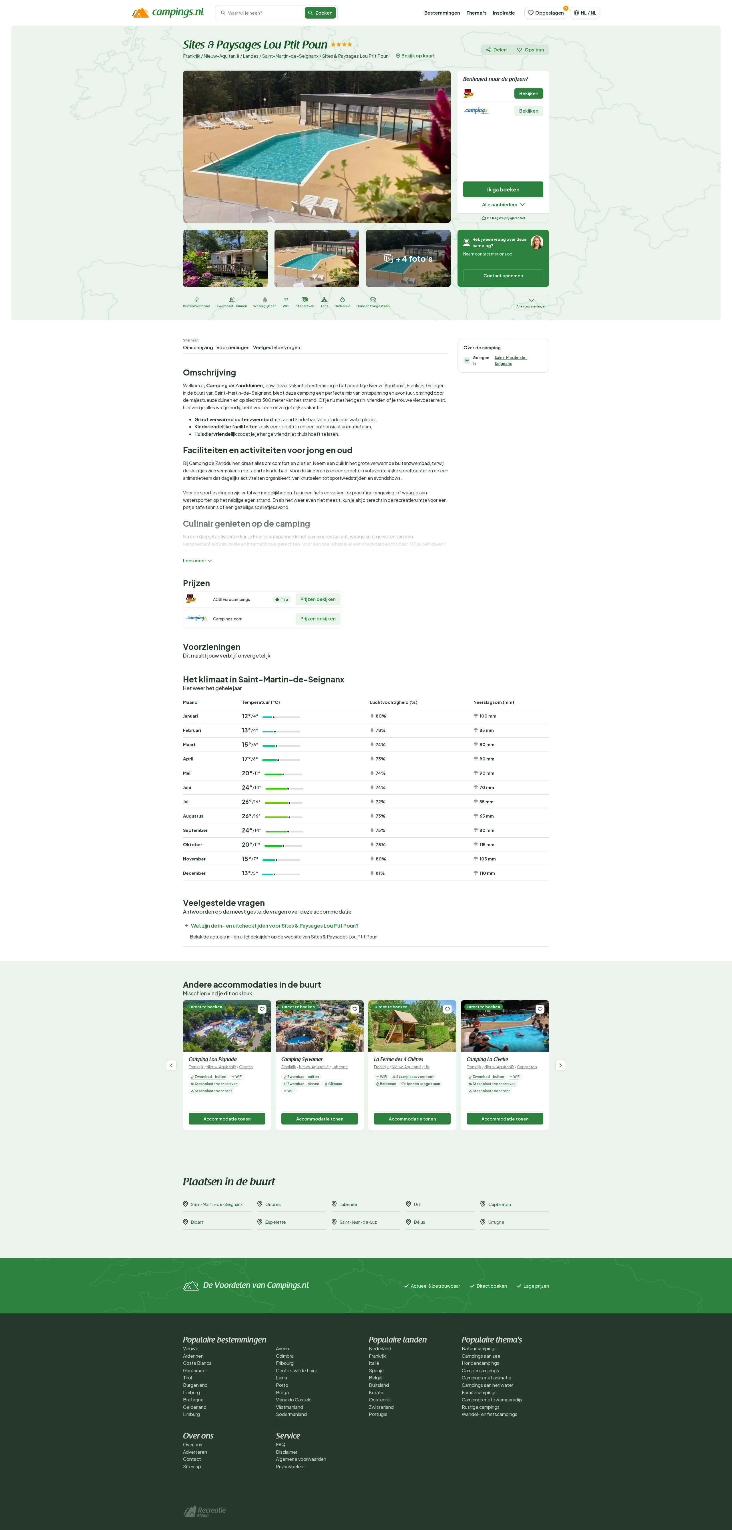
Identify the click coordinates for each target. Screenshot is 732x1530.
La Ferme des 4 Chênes (398, 1059)
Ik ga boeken (503, 189)
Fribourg (285, 1363)
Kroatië (377, 1392)
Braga (282, 1392)
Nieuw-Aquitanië (221, 56)
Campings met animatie (486, 1378)
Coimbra (285, 1356)
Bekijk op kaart (418, 55)
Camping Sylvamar (302, 1059)
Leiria (281, 1378)
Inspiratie (504, 13)
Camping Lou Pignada (213, 1059)
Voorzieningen (233, 347)
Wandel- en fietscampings (489, 1414)
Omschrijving (198, 347)
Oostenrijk (380, 1400)
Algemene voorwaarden (301, 1459)
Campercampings (480, 1370)
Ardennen (193, 1356)
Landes (250, 56)
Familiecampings (479, 1392)
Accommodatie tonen (227, 1118)
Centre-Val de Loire (296, 1370)
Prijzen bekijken (318, 599)
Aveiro (282, 1348)
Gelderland (194, 1407)
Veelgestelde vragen (276, 347)
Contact (192, 1459)
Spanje (376, 1370)
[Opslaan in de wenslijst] (262, 1009)
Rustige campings (481, 1407)
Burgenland (195, 1385)
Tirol (187, 1378)
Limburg (191, 1392)
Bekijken (528, 93)
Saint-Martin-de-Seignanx (290, 56)
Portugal (378, 1414)
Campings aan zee (481, 1356)
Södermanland (291, 1414)
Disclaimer (286, 1452)
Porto (282, 1385)
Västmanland (289, 1407)
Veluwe (190, 1348)
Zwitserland (381, 1407)
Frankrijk (191, 56)
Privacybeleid (290, 1466)
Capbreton (527, 1066)
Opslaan (534, 50)
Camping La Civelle (487, 1059)
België (376, 1378)
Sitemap (192, 1466)
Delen (500, 50)
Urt (426, 1066)
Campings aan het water (487, 1385)
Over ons (192, 1444)
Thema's (476, 13)
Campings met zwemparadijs (492, 1400)
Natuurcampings (479, 1348)
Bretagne (193, 1400)
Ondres (246, 1066)
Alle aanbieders (499, 204)
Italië (374, 1363)
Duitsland (379, 1385)
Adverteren (195, 1452)
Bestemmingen (442, 13)
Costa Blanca (197, 1363)
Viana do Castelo (294, 1400)
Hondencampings (480, 1363)
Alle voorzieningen (531, 306)
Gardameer (195, 1370)
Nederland (380, 1348)
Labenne (340, 1066)
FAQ (280, 1444)
